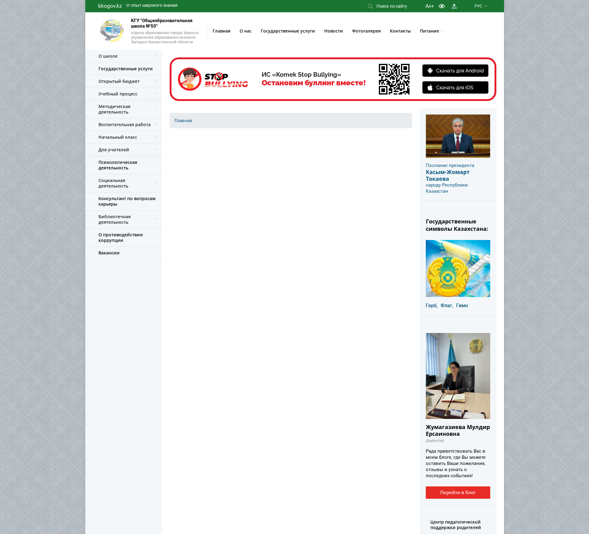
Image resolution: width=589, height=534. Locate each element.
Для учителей (113, 150)
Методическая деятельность (114, 109)
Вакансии (109, 253)
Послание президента (450, 165)
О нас (246, 31)
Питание (429, 31)
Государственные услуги (288, 31)
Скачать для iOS (454, 88)
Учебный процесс (117, 94)
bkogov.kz (110, 6)
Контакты (400, 31)
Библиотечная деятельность (114, 219)
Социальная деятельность (113, 183)
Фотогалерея (366, 31)
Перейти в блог (458, 492)
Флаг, (447, 305)
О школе (107, 56)
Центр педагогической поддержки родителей (455, 524)
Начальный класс (117, 137)
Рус (478, 6)
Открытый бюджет (119, 81)
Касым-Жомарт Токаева (448, 175)
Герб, (432, 305)
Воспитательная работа (124, 124)
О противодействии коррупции (120, 237)
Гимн (462, 305)
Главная (221, 31)
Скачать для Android (460, 71)
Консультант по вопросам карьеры (127, 201)
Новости (333, 31)
